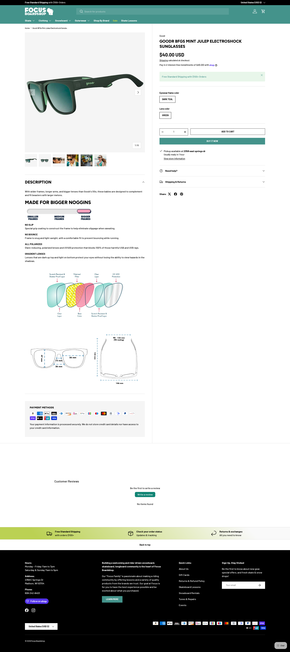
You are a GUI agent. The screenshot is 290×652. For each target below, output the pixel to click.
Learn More (112, 599)
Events (182, 605)
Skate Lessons (129, 20)
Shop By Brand (101, 20)
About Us (183, 568)
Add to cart (227, 131)
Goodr (162, 36)
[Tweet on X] (169, 194)
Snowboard (61, 20)
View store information (174, 158)
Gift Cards (184, 574)
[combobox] (152, 11)
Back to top (145, 544)
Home (27, 28)
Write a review (145, 494)
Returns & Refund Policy (192, 580)
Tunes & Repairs (187, 599)
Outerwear (80, 20)
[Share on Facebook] (175, 194)
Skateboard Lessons (190, 587)
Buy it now (212, 141)
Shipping (164, 60)
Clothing (43, 20)
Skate (28, 20)
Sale (115, 20)
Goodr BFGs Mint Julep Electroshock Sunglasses (50, 28)
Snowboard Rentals (189, 593)
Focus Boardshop (38, 641)
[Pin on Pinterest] (182, 194)
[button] (263, 11)
